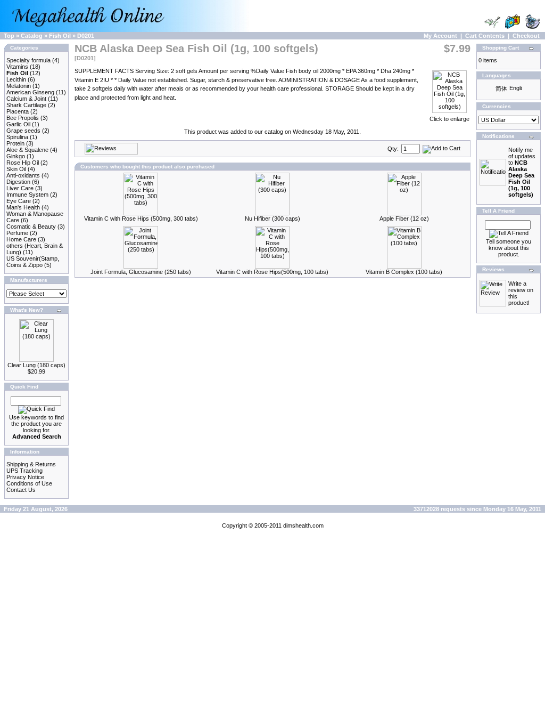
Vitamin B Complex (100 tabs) (404, 272)
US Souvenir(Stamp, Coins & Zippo (32, 261)
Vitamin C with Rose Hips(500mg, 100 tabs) (272, 272)
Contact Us (21, 490)
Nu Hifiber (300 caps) (272, 218)
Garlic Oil (18, 124)
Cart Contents (485, 36)
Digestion (18, 182)
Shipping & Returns (31, 464)
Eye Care (18, 201)
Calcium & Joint (26, 98)
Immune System (27, 194)
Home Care (21, 239)
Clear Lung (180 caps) (36, 365)
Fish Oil (60, 36)
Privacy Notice (25, 477)
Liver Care (20, 188)
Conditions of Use (29, 483)
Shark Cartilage (26, 105)
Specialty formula (28, 60)
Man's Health (23, 207)
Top (9, 36)
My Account (440, 36)
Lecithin (16, 79)
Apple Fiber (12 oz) (404, 218)
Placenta (17, 111)
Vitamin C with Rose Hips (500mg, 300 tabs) (141, 218)
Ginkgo (15, 156)
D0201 (85, 36)
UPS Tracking (24, 470)
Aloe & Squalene (27, 150)
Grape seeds (23, 130)
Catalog (32, 36)
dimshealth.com (303, 525)
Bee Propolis (22, 118)
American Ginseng (30, 92)
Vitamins (17, 66)
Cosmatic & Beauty (31, 226)
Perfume (17, 233)
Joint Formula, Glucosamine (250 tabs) (140, 272)
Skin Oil (16, 169)
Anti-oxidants (23, 175)
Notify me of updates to (521, 172)
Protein (15, 143)
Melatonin (18, 86)
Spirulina (17, 137)
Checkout (526, 36)
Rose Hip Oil (22, 162)
